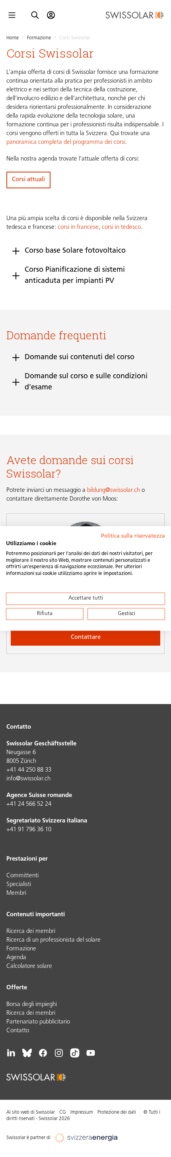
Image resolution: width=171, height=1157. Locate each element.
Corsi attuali (28, 180)
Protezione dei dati (116, 1112)
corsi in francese (78, 227)
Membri (16, 893)
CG (62, 1112)
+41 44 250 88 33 (28, 770)
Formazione (39, 38)
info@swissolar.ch (28, 779)
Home (12, 38)
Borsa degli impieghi (31, 1005)
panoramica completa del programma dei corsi (65, 142)
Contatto (17, 1031)
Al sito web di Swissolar (30, 1112)
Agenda (16, 958)
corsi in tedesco (121, 227)
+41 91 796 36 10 (28, 830)
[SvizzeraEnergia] (86, 1138)
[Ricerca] (35, 15)
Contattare (86, 637)
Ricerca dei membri (30, 931)
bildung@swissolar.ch (113, 490)
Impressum (81, 1112)
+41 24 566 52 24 (28, 804)
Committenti (22, 876)
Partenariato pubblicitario (38, 1022)
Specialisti (18, 885)
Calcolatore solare (29, 966)
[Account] (51, 15)
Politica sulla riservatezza (133, 536)
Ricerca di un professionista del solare (53, 940)
